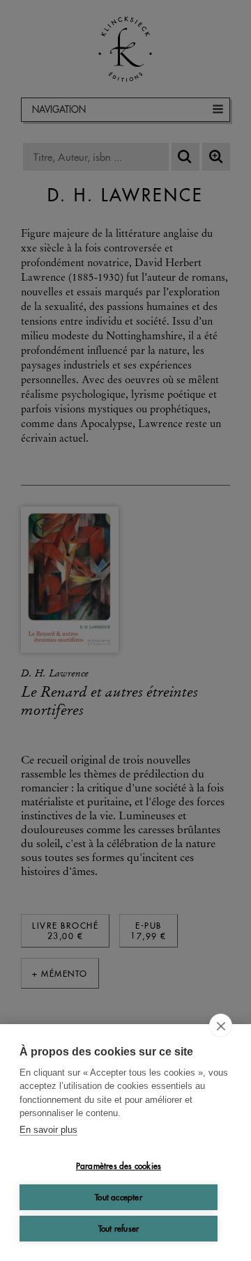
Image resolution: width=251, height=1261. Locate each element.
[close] (220, 1025)
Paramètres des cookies (118, 1166)
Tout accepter (118, 1197)
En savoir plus (48, 1129)
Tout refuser (118, 1228)
